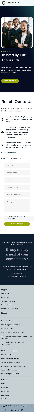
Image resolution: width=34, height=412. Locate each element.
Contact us (5, 294)
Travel (3, 399)
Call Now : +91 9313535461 (9, 309)
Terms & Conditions (8, 301)
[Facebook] (2, 410)
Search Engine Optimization (10, 325)
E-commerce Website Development (14, 366)
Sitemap (4, 313)
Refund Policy (5, 297)
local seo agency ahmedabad (11, 374)
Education (4, 388)
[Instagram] (5, 410)
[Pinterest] (9, 410)
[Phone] (15, 410)
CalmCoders (16, 406)
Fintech (3, 384)
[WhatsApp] (22, 410)
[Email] (18, 410)
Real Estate (5, 395)
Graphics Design (7, 329)
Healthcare (5, 391)
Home (3, 51)
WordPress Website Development (13, 332)
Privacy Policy (6, 305)
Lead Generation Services (10, 359)
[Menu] (32, 3)
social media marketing (9, 370)
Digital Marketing (7, 355)
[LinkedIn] (12, 410)
